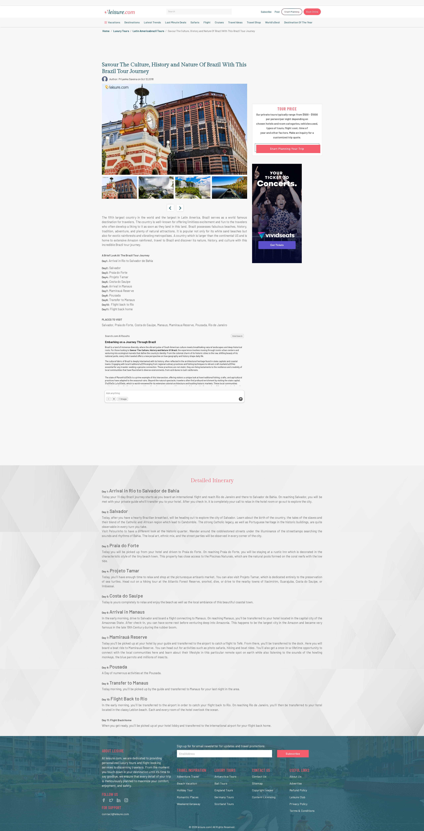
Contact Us (259, 776)
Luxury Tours (121, 30)
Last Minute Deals (175, 22)
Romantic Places (187, 797)
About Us (295, 776)
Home (106, 30)
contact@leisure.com (115, 814)
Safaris (194, 22)
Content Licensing (264, 797)
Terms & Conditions (302, 810)
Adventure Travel (188, 776)
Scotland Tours (224, 804)
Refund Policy (298, 790)
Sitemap (257, 783)
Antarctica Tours (225, 776)
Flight (207, 22)
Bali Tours (220, 783)
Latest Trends (152, 22)
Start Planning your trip (287, 148)
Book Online (312, 11)
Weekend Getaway (188, 804)
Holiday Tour (185, 790)
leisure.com (204, 827)
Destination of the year (298, 22)
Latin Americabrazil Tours (148, 30)
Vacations (113, 22)
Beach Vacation (187, 783)
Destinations (132, 22)
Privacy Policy (298, 804)
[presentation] (170, 208)
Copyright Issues (262, 790)
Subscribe (266, 11)
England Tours (223, 790)
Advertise (296, 783)
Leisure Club (297, 797)
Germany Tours (224, 797)
